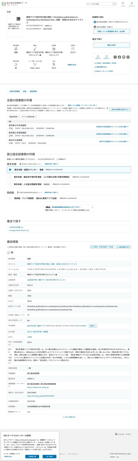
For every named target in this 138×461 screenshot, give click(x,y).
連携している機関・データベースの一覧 (81, 105)
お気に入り (98, 58)
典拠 (91, 326)
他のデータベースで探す (104, 71)
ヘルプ (123, 6)
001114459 (81, 325)
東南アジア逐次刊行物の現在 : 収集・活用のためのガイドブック (52, 264)
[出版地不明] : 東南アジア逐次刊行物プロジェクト (46, 279)
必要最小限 (32, 456)
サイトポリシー (73, 454)
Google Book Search (18, 230)
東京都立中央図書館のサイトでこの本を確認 (111, 127)
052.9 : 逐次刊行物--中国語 (37, 331)
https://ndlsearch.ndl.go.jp (38, 387)
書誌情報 (33, 91)
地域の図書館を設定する (119, 109)
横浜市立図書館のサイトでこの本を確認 (113, 141)
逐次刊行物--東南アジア (36, 325)
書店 (25, 91)
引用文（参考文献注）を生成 (106, 63)
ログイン (132, 6)
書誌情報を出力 (101, 67)
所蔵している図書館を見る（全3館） (111, 31)
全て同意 (49, 456)
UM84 (29, 337)
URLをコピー (106, 58)
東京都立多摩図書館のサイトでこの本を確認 (111, 134)
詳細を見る (72, 64)
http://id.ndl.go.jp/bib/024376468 (40, 396)
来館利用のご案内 (51, 164)
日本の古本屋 (15, 227)
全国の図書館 (14, 91)
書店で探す (111, 45)
